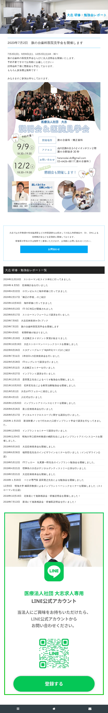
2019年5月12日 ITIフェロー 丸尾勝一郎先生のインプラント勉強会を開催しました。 (49, 462)
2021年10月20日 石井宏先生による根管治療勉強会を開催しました (39, 385)
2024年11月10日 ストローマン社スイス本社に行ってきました (37, 279)
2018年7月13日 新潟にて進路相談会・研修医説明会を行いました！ (40, 502)
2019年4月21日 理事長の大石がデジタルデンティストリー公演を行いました (44, 468)
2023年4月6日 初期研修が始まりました (25, 332)
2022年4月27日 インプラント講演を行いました (29, 373)
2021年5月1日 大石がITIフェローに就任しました (30, 391)
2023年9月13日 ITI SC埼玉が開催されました (28, 309)
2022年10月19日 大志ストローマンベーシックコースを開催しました (40, 344)
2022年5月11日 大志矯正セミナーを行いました (29, 368)
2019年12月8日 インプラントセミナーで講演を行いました (35, 430)
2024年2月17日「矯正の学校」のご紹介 (24, 297)
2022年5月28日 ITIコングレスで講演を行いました (30, 362)
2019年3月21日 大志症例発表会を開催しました (29, 474)
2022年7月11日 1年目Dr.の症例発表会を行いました (31, 356)
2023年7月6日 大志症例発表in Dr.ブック (25, 320)
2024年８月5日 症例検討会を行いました (25, 285)
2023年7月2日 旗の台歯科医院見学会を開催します (31, 326)
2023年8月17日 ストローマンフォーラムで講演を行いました (36, 315)
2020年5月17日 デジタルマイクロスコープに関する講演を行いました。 (42, 415)
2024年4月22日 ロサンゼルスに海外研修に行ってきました (35, 291)
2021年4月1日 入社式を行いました (22, 397)
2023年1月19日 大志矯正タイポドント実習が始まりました (35, 338)
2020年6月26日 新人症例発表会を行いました (28, 409)
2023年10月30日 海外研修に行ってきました (27, 303)
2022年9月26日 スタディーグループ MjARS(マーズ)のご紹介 (36, 350)
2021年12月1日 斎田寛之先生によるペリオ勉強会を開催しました (38, 379)
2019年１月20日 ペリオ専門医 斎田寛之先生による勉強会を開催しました (43, 480)
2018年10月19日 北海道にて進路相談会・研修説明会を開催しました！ (42, 496)
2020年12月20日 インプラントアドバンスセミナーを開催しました (39, 403)
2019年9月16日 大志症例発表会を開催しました (29, 446)
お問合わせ (54, 249)
